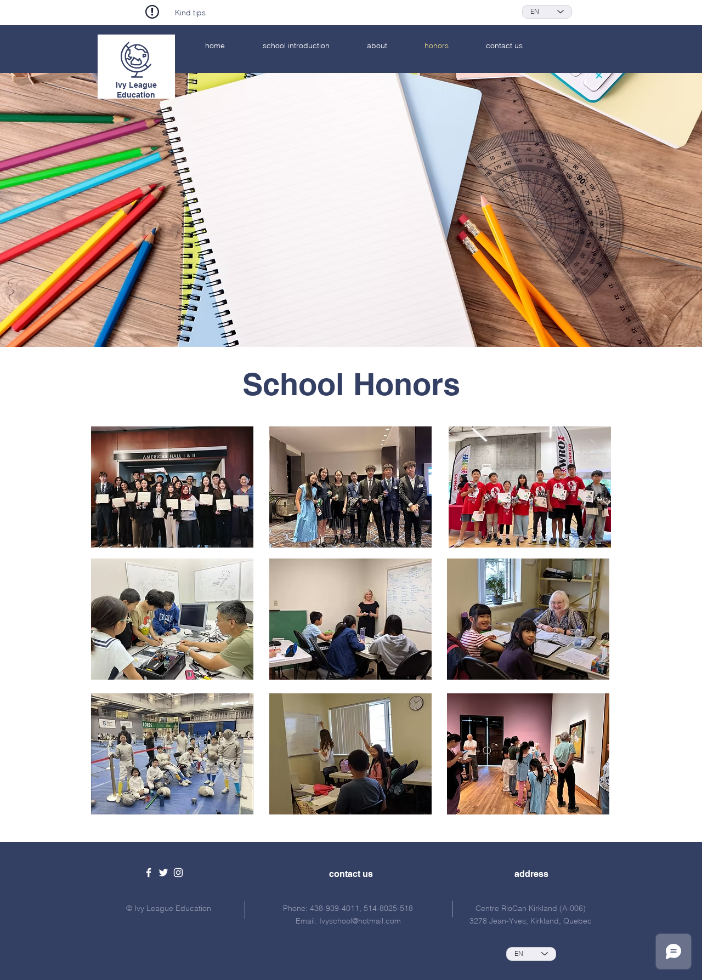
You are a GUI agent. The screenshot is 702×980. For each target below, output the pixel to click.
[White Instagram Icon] (178, 873)
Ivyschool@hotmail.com (360, 921)
